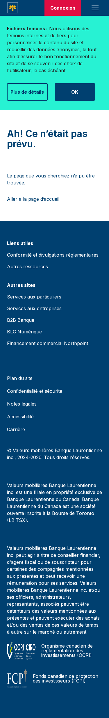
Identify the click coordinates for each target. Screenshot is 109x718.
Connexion (62, 8)
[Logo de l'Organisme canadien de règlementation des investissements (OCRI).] (21, 650)
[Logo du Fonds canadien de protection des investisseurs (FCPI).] (17, 678)
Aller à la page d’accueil (33, 199)
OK (74, 92)
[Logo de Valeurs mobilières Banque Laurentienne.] (12, 7)
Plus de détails (27, 92)
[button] (95, 8)
